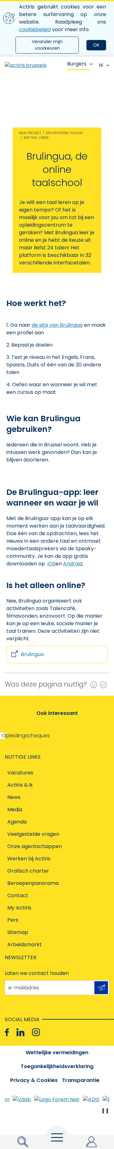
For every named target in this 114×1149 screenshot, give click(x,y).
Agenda (17, 821)
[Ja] (92, 684)
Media (14, 809)
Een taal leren (36, 137)
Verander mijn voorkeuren (47, 44)
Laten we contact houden (37, 973)
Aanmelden (101, 987)
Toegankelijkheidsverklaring (57, 1066)
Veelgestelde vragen (33, 834)
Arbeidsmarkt (24, 944)
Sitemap (17, 932)
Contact (17, 895)
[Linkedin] (20, 1032)
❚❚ (105, 1110)
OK (96, 45)
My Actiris (19, 907)
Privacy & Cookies (34, 1080)
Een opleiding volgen (64, 133)
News (14, 797)
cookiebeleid (35, 29)
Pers (12, 920)
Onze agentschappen (34, 846)
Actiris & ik (20, 785)
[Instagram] (36, 1032)
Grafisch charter (28, 870)
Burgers (76, 63)
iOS (51, 563)
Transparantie (80, 1080)
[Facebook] (7, 1032)
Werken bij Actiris (28, 858)
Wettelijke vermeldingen (57, 1052)
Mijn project (30, 133)
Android (72, 563)
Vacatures (20, 772)
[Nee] (102, 684)
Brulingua (32, 654)
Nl (101, 65)
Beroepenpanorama (33, 883)
